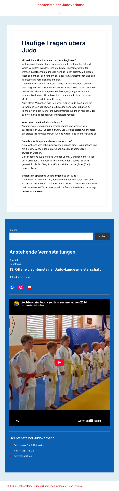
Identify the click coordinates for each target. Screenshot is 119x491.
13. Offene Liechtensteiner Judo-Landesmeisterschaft (55, 269)
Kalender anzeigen (19, 277)
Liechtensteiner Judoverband (59, 5)
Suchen (13, 229)
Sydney (78, 485)
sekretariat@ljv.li (23, 456)
